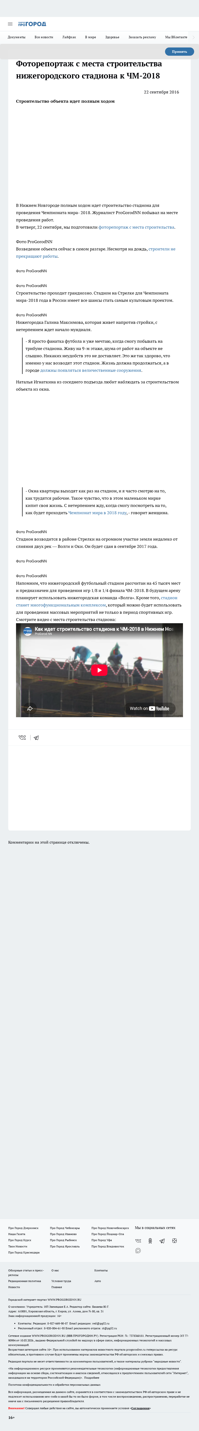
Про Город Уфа (101, 1240)
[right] (193, 37)
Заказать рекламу (142, 37)
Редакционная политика (24, 1281)
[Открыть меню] (10, 24)
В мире (90, 37)
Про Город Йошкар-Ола (107, 1234)
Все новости (44, 37)
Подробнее (91, 1377)
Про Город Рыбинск (63, 1240)
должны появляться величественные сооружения (90, 370)
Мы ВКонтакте (176, 37)
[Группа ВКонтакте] (138, 1241)
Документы (16, 37)
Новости (14, 1287)
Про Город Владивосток (107, 1246)
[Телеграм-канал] (162, 1241)
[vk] (22, 737)
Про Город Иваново (63, 1234)
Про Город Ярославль (65, 1246)
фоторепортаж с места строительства (136, 227)
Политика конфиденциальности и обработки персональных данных (54, 1384)
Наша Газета (16, 1234)
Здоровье (112, 37)
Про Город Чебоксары (65, 1228)
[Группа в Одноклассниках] (150, 1241)
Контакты (101, 1270)
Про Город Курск (19, 1240)
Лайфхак (69, 37)
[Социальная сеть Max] (138, 1250)
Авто (97, 1281)
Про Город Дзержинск (23, 1228)
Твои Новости (17, 1246)
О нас (55, 1270)
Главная (56, 1287)
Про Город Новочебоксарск (110, 1228)
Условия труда (61, 1281)
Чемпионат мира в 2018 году (97, 512)
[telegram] (38, 737)
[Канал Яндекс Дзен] (174, 1241)
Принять (179, 51)
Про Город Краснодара (24, 1252)
